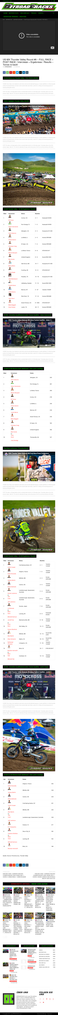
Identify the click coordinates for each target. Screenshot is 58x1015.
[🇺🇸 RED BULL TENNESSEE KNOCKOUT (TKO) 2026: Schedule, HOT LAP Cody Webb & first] (50, 890)
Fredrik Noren (12, 285)
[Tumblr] (49, 1)
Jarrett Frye (11, 620)
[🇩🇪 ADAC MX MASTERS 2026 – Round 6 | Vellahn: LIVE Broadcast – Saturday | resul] (29, 916)
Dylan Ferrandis (12, 573)
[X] (52, 1)
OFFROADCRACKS (8, 66)
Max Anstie (11, 259)
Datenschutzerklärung (41, 1013)
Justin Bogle (11, 272)
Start (4, 19)
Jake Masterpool (12, 279)
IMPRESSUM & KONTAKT (32, 961)
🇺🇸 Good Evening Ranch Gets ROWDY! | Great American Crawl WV (18, 899)
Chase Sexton (12, 239)
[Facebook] (40, 1)
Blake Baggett (12, 305)
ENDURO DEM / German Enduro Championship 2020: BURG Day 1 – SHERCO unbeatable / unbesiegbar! (14, 875)
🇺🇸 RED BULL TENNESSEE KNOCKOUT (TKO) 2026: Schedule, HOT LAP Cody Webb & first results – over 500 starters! (50, 902)
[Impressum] (24, 961)
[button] (53, 13)
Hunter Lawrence (12, 593)
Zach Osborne (12, 233)
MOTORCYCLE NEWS (6, 918)
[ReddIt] (14, 72)
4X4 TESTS (29, 955)
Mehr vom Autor (39, 884)
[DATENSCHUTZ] (24, 967)
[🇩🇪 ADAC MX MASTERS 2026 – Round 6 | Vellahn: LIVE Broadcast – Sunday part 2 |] (29, 890)
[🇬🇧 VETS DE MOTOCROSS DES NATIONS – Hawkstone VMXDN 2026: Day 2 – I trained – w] (39, 890)
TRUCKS (33, 13)
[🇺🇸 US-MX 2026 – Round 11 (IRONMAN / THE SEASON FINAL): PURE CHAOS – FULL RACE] (18, 916)
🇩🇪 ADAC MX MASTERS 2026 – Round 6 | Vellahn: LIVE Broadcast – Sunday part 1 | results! (7, 926)
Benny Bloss (11, 265)
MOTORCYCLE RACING (18, 19)
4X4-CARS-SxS (24, 13)
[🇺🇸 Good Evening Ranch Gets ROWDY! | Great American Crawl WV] (18, 890)
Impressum (31, 960)
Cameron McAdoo (13, 833)
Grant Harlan (11, 307)
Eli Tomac (11, 220)
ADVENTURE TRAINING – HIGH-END (14, 16)
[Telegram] (17, 72)
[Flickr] (42, 1)
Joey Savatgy (14, 440)
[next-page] (6, 937)
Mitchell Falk (11, 659)
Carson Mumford (12, 629)
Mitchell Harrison (12, 617)
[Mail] (47, 1)
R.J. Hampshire (12, 827)
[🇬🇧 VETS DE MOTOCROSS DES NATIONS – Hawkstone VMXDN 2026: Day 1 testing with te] (39, 916)
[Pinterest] (10, 72)
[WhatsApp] (7, 72)
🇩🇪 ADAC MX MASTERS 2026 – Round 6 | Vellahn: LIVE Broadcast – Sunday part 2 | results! (28, 901)
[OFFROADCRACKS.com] (29, 7)
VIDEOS (40, 13)
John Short (11, 298)
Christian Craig (12, 246)
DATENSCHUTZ (31, 966)
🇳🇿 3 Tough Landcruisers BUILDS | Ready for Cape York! (50, 923)
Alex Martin (11, 636)
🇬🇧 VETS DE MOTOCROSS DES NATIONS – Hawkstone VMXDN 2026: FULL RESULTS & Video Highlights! (7, 900)
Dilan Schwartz (12, 639)
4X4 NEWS (48, 918)
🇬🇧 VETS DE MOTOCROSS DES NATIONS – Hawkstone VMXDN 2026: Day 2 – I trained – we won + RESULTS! (39, 901)
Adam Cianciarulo (13, 226)
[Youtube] (54, 1)
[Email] (20, 72)
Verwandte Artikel (20, 884)
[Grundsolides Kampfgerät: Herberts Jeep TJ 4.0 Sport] (24, 951)
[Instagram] (45, 1)
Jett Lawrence (11, 601)
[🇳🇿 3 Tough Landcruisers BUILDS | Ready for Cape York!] (50, 916)
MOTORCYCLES (13, 13)
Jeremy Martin (11, 580)
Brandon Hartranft (13, 650)
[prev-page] (4, 937)
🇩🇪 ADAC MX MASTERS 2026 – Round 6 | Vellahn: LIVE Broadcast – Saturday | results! (28, 926)
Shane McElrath (12, 586)
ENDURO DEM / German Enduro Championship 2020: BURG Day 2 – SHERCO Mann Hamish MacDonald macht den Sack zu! (44, 876)
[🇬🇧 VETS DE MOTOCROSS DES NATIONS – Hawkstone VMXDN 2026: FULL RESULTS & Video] (7, 890)
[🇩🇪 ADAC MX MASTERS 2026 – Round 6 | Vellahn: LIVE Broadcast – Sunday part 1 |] (7, 916)
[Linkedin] (23, 72)
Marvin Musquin (12, 252)
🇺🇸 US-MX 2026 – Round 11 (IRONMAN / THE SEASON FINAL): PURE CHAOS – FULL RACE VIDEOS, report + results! (18, 927)
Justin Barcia (11, 292)
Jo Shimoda (11, 608)
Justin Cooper (11, 567)
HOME (5, 13)
